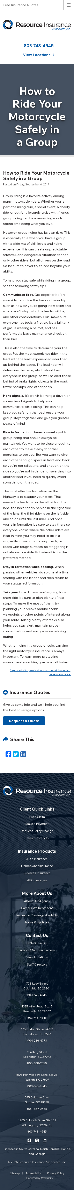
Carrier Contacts (37, 838)
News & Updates (37, 922)
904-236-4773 (37, 1040)
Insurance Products (37, 851)
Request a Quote (24, 720)
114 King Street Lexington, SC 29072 (37, 1054)
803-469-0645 (37, 1109)
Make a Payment (37, 824)
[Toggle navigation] (69, 4)
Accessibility (33, 1173)
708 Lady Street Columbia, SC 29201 (37, 986)
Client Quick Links (37, 809)
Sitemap (15, 1173)
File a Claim (37, 817)
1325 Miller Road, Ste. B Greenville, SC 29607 (37, 1009)
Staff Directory (37, 964)
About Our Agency (37, 901)
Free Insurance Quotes (20, 5)
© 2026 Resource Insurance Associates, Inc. (37, 1162)
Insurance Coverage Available (37, 915)
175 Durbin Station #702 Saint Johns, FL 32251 (37, 1031)
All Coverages (37, 880)
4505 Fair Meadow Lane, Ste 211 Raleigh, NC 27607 (37, 1077)
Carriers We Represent (37, 908)
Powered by (39, 1178)
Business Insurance (37, 873)
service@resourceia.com (37, 950)
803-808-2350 (37, 1063)
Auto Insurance (37, 859)
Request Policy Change (37, 831)
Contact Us (37, 935)
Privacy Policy (55, 1173)
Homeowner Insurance (37, 866)
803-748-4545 (39, 45)
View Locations (37, 957)
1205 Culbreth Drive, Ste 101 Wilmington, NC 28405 (37, 1122)
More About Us (37, 893)
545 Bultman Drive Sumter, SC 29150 (37, 1100)
